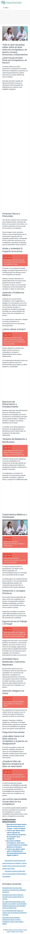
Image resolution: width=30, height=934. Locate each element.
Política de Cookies (17, 932)
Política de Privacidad (15, 930)
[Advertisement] (15, 17)
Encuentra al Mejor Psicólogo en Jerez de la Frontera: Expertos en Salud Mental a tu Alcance (17, 844)
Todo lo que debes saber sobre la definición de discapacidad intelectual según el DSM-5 (16, 852)
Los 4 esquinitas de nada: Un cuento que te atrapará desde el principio (14, 913)
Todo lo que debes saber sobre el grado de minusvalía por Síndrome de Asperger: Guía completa (16, 835)
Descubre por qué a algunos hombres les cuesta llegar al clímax (12, 897)
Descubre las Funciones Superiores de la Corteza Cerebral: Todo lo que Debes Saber (12, 920)
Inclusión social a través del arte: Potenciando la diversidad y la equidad (14, 873)
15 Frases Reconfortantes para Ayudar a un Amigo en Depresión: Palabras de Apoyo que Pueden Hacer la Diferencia (14, 905)
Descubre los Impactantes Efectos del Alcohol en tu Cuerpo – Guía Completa (17, 826)
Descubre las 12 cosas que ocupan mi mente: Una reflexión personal (14, 890)
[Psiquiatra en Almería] (11, 3)
